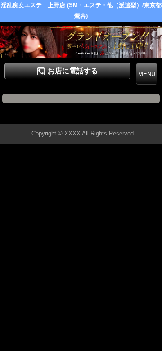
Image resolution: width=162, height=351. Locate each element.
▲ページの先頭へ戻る (128, 115)
